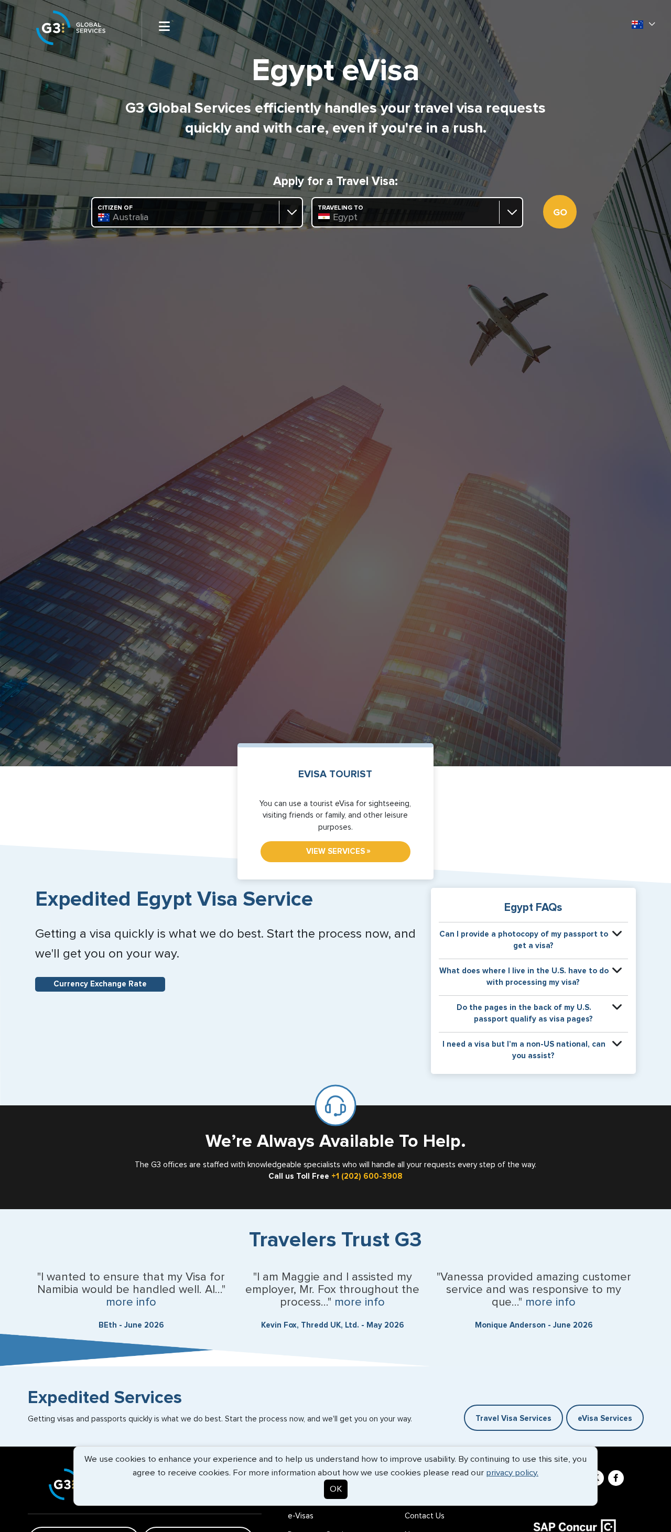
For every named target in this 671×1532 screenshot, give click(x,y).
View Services (338, 851)
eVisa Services (605, 1418)
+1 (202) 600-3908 (367, 1176)
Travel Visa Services (513, 1418)
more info (131, 1302)
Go (560, 213)
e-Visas (300, 1516)
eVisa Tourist (335, 774)
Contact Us (425, 1516)
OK (336, 1489)
